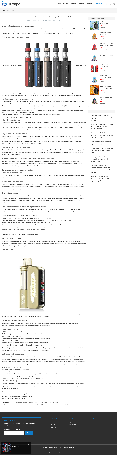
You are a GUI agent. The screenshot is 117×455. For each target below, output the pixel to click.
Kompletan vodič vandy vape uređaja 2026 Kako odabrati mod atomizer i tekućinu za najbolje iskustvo (41, 404)
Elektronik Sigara (47, 452)
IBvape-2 (81, 4)
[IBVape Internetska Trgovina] (11, 5)
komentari (98, 4)
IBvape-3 (73, 4)
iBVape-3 (53, 427)
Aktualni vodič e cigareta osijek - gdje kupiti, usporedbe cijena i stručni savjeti (102, 150)
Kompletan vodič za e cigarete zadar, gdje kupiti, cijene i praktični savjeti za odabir (102, 118)
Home (59, 4)
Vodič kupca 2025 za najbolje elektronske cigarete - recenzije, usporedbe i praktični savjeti (100, 179)
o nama (65, 4)
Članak (8, 10)
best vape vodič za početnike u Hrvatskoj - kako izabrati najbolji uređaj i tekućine (100, 159)
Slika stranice (72, 424)
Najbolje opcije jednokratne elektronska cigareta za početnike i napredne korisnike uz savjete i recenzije (101, 169)
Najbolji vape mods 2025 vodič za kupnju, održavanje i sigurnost (101, 143)
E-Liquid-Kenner (66, 452)
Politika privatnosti (97, 422)
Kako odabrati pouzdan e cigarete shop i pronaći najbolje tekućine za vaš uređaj (36, 402)
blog (13, 10)
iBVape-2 (53, 424)
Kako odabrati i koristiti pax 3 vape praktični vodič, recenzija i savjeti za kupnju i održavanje (102, 135)
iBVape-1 (53, 422)
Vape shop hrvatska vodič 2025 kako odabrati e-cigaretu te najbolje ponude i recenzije (102, 126)
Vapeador (74, 452)
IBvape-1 (89, 4)
